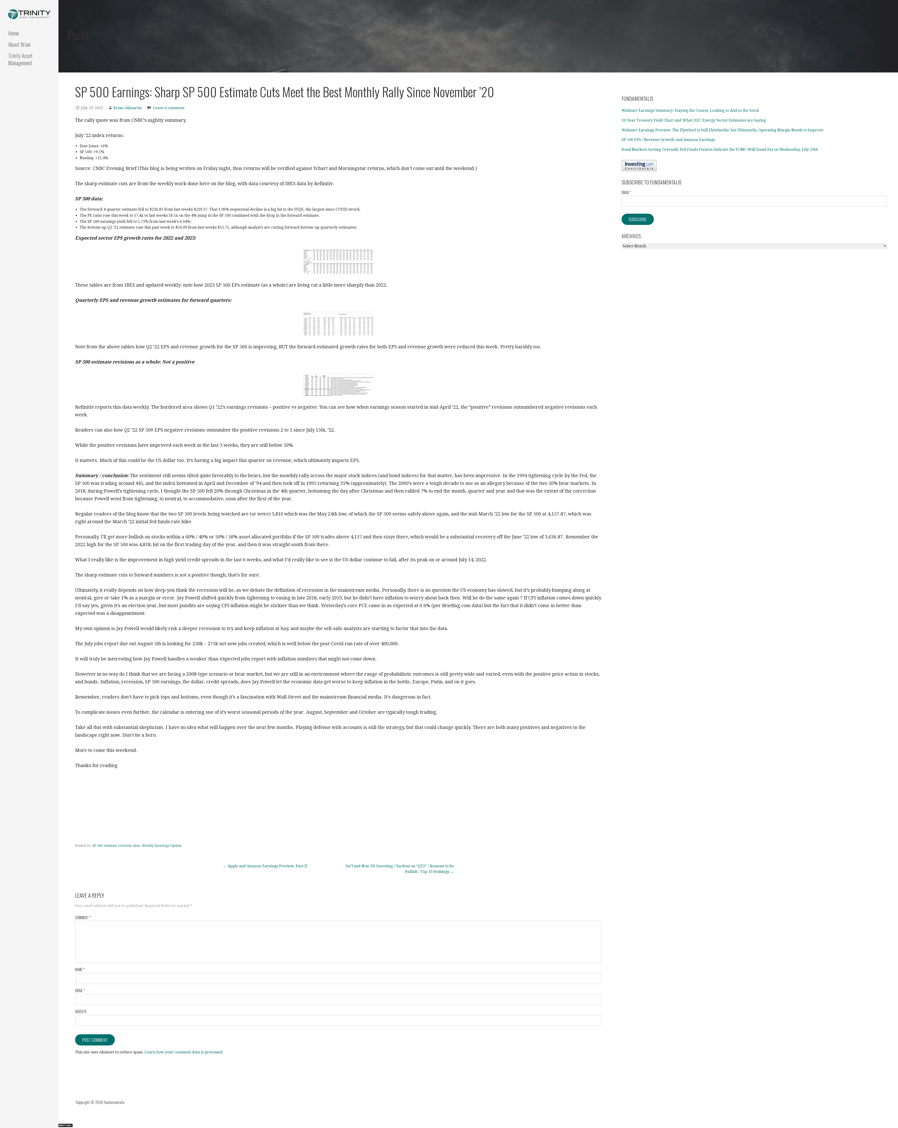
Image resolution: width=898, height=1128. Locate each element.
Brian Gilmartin (127, 108)
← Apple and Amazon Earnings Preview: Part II (265, 866)
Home (13, 33)
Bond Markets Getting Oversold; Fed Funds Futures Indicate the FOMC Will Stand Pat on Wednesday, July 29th (720, 149)
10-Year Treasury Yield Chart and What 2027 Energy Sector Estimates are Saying (694, 120)
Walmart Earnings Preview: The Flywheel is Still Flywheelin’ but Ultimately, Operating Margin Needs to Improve (722, 130)
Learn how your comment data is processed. (184, 1052)
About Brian (19, 44)
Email (80, 990)
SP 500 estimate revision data (116, 845)
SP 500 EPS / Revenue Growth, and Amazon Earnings (668, 139)
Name (80, 969)
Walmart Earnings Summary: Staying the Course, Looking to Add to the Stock (690, 110)
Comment (83, 917)
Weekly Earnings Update (162, 845)
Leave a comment (169, 108)
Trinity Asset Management (20, 59)
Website (81, 1011)
